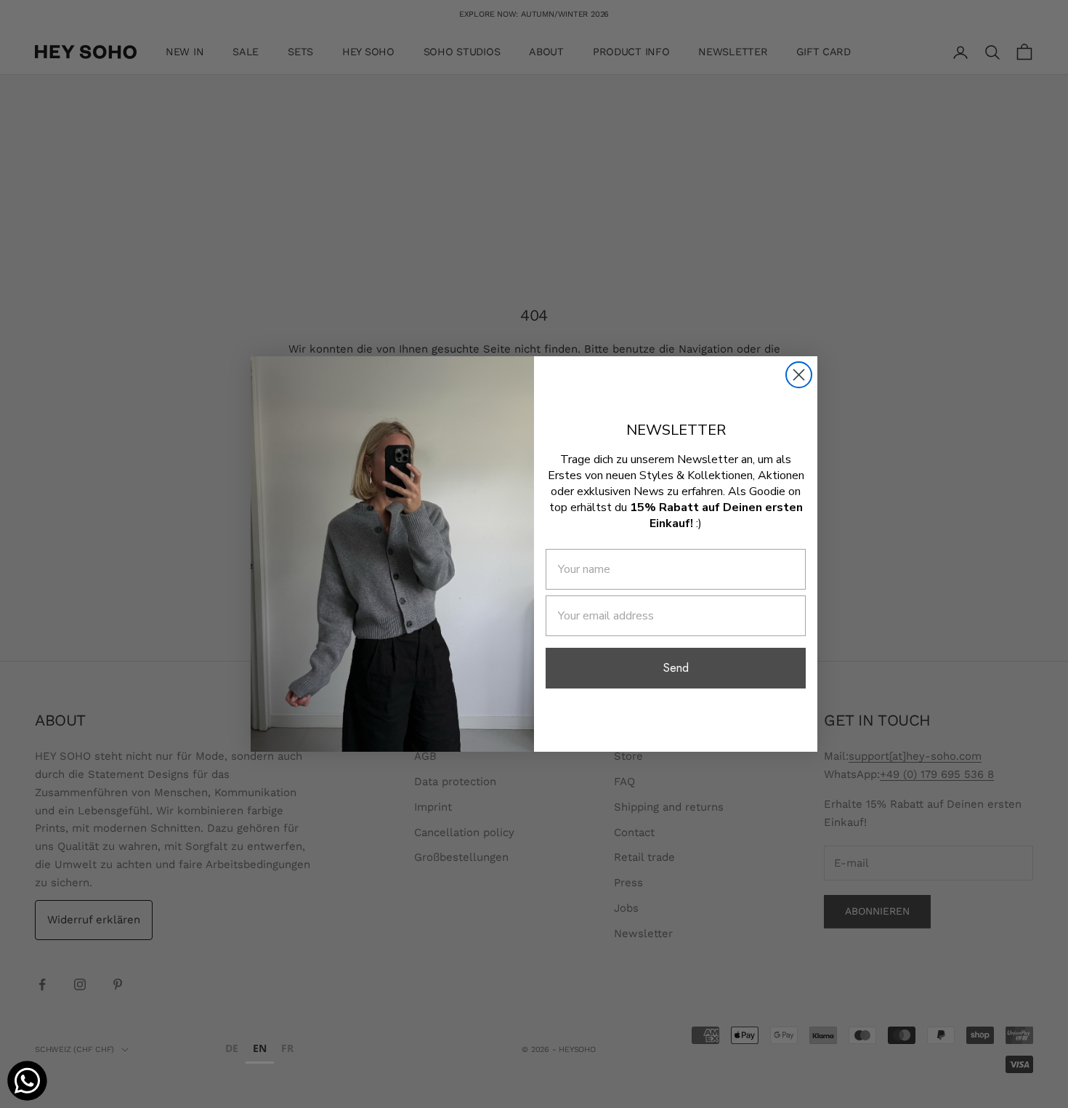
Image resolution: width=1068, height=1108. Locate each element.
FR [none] (287, 1048)
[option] (232, 1050)
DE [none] (231, 1048)
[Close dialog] (799, 375)
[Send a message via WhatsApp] (27, 1081)
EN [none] (260, 1048)
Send (676, 667)
